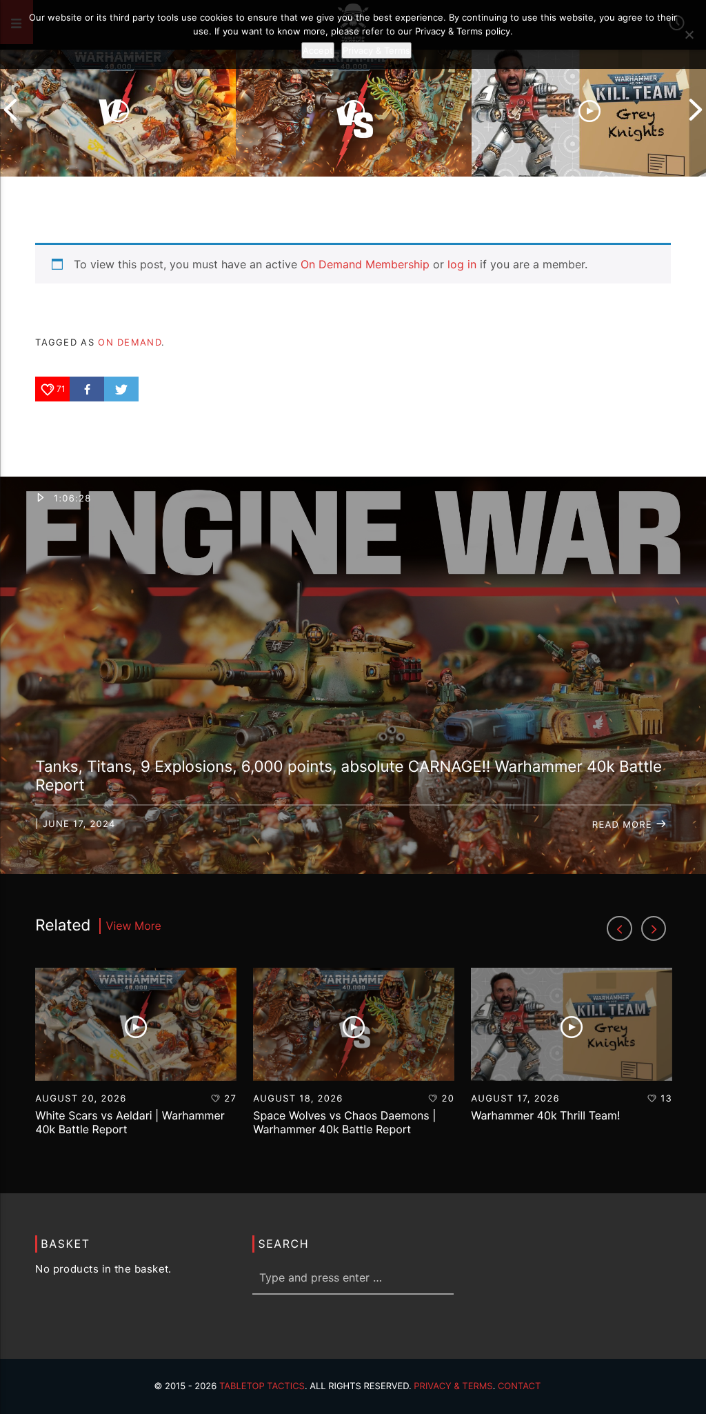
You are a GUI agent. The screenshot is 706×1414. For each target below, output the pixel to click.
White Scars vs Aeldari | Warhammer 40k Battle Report (130, 1121)
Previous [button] (10, 109)
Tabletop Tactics (262, 1386)
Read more (624, 824)
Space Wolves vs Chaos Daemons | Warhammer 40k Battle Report (344, 1121)
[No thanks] (689, 34)
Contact (519, 1386)
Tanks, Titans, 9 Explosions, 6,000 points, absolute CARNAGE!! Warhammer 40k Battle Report (348, 776)
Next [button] (695, 109)
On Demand (129, 342)
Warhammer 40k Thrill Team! (545, 1115)
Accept (318, 50)
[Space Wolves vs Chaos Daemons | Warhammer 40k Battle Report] (354, 109)
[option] (118, 109)
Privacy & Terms (453, 1386)
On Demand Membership (365, 264)
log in (461, 264)
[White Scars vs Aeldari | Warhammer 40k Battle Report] (118, 109)
